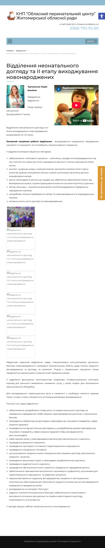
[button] (101, 16)
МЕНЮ (90, 41)
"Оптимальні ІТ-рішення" (68, 541)
